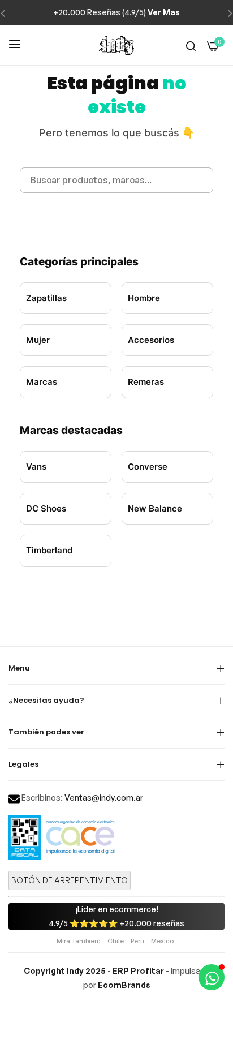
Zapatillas (46, 298)
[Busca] (191, 45)
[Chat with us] (211, 977)
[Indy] (116, 45)
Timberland (49, 550)
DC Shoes (46, 508)
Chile (115, 941)
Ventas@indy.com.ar (103, 797)
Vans (36, 466)
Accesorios (151, 339)
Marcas (41, 381)
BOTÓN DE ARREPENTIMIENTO (69, 880)
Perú (137, 941)
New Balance (155, 508)
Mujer (38, 339)
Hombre (144, 298)
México (162, 941)
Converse (147, 466)
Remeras (146, 381)
